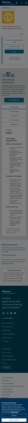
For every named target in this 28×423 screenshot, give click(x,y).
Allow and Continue (14, 420)
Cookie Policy (14, 412)
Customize (14, 415)
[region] (14, 410)
